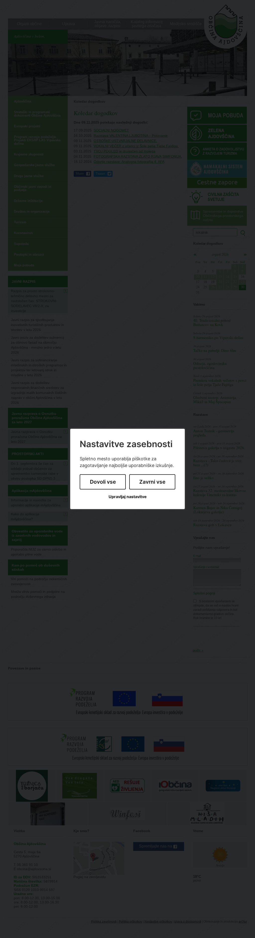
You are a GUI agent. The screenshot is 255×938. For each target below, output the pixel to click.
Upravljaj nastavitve (128, 496)
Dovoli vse (103, 482)
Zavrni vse (152, 482)
